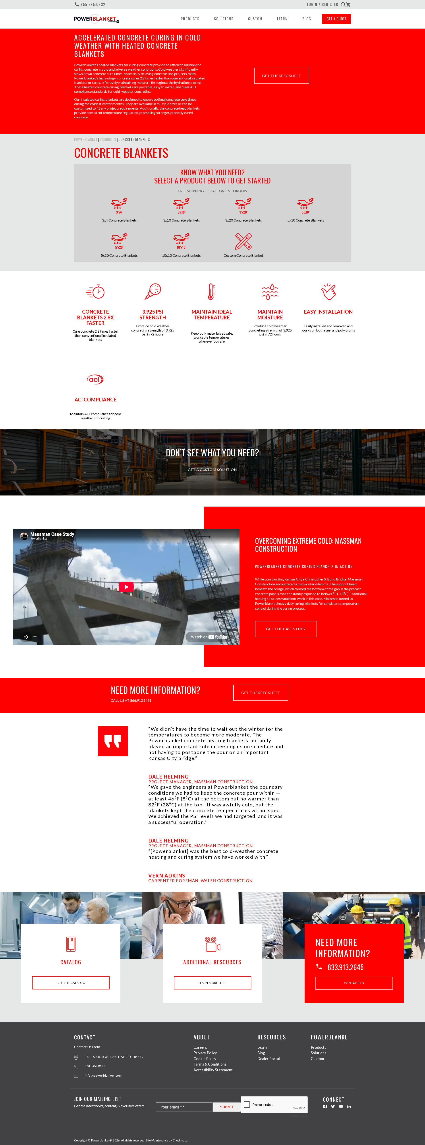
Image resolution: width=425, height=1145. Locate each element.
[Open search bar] (343, 4)
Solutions (224, 18)
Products (190, 18)
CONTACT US (354, 983)
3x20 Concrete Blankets (243, 220)
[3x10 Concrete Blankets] (181, 206)
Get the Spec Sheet (281, 75)
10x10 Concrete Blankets (181, 255)
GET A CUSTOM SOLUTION (212, 469)
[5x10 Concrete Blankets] (306, 206)
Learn (282, 18)
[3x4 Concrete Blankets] (119, 206)
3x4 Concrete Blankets (119, 220)
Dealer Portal (268, 1058)
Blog (306, 18)
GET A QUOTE (336, 18)
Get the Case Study (286, 629)
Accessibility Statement (213, 1069)
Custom (255, 18)
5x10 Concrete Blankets (305, 220)
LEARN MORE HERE (212, 983)
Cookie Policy (204, 1058)
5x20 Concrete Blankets (119, 255)
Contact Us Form (87, 1047)
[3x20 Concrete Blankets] (243, 206)
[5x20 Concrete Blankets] (119, 242)
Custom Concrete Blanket (243, 255)
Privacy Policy (205, 1053)
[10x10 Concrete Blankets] (181, 242)
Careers (200, 1047)
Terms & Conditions (209, 1064)
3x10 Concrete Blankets (181, 220)
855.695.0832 (89, 4)
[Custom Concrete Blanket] (243, 242)
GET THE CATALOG (70, 983)
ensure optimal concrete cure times (169, 99)
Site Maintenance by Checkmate (166, 1140)
